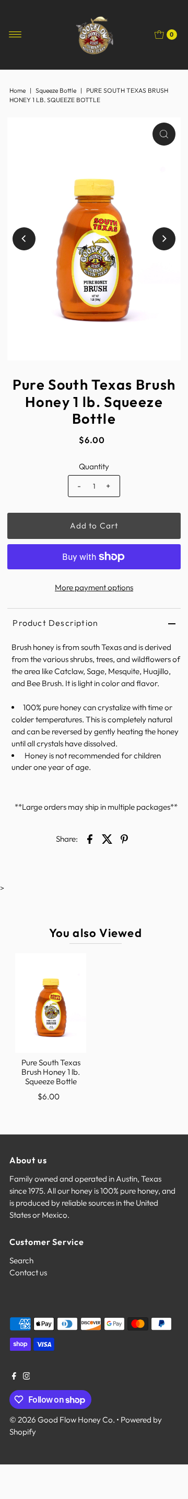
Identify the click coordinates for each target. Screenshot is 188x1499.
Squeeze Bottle (56, 90)
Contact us (28, 1272)
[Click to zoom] (163, 134)
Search (21, 1260)
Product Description (55, 623)
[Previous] (24, 238)
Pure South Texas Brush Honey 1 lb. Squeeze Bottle (50, 1072)
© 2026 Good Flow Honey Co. (62, 1420)
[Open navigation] (15, 34)
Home (17, 90)
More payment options (94, 587)
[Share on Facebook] (90, 838)
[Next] (163, 238)
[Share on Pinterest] (124, 838)
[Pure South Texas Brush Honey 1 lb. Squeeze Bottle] (50, 1003)
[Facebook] (14, 1377)
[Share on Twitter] (107, 838)
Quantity (94, 466)
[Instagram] (26, 1377)
